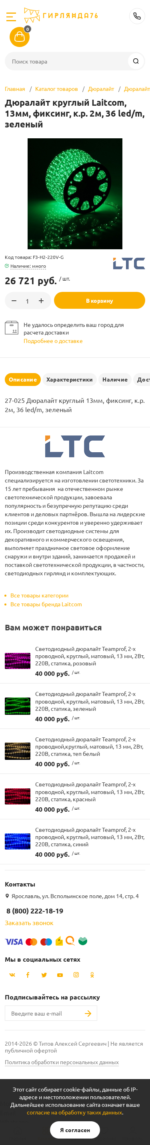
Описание (23, 379)
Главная (15, 88)
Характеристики (69, 379)
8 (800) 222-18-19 (137, 16)
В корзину (99, 300)
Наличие (115, 379)
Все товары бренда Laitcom (46, 603)
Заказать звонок (29, 922)
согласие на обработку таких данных (74, 1112)
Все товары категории (39, 595)
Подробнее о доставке (53, 340)
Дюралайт (101, 88)
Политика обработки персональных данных (62, 1061)
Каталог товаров (56, 88)
